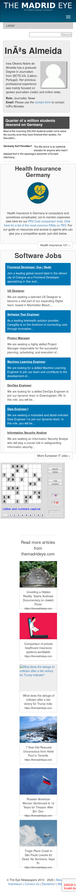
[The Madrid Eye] (38, 6)
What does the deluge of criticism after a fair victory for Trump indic (38, 699)
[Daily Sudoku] (32, 490)
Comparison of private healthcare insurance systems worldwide (38, 648)
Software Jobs (38, 255)
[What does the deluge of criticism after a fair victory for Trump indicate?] (38, 670)
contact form (43, 102)
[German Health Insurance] (38, 192)
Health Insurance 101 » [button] (55, 245)
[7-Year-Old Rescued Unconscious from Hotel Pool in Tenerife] (38, 729)
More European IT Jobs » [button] (53, 456)
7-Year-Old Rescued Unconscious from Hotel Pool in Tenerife (38, 751)
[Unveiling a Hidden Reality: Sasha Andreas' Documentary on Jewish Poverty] (38, 574)
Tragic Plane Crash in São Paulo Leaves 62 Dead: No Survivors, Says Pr (38, 857)
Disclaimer (48, 884)
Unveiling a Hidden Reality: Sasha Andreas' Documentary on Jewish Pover (38, 598)
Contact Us (32, 884)
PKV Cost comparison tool (45, 221)
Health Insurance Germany (38, 171)
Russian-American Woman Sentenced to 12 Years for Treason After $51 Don (38, 805)
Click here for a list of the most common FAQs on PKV (37, 223)
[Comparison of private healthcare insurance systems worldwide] (38, 626)
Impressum (15, 884)
